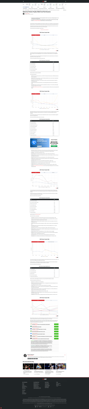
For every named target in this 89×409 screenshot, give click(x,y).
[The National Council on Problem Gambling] (52, 406)
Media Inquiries (24, 388)
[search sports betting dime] (65, 1)
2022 (42, 29)
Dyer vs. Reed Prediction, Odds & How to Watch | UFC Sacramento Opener (27, 372)
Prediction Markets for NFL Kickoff (43, 8)
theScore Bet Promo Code (36, 384)
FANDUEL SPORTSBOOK (35, 333)
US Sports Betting (47, 384)
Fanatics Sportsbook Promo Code (37, 388)
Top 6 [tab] (44, 172)
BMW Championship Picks (51, 8)
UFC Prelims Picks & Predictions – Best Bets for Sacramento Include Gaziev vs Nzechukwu (49, 372)
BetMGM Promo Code (36, 383)
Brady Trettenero (27, 13)
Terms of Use (45, 396)
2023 (41, 29)
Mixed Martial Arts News (26, 370)
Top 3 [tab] (35, 172)
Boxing (35, 370)
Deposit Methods (47, 387)
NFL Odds (23, 391)
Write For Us (23, 387)
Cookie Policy (48, 396)
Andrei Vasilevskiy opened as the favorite (38, 165)
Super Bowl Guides (58, 383)
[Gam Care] (37, 406)
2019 (47, 29)
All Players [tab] (53, 172)
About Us (23, 383)
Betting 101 (57, 384)
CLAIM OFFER (56, 326)
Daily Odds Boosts (25, 8)
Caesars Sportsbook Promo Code (37, 387)
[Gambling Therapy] (40, 406)
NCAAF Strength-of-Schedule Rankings (60, 8)
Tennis (57, 370)
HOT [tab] (26, 7)
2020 (46, 29)
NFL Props (23, 392)
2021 (44, 29)
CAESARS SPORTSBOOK (34, 335)
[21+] (35, 406)
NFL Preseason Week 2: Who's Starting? (33, 8)
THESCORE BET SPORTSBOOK (35, 328)
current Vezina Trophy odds (37, 20)
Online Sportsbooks (47, 383)
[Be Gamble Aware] (44, 406)
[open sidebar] (23, 1)
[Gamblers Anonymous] (49, 406)
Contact (23, 384)
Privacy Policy (42, 396)
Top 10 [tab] (38, 300)
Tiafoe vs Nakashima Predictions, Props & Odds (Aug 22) (60, 372)
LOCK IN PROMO (39, 146)
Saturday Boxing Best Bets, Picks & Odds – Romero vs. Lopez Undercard (38, 372)
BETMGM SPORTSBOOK (34, 323)
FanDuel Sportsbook (37, 137)
